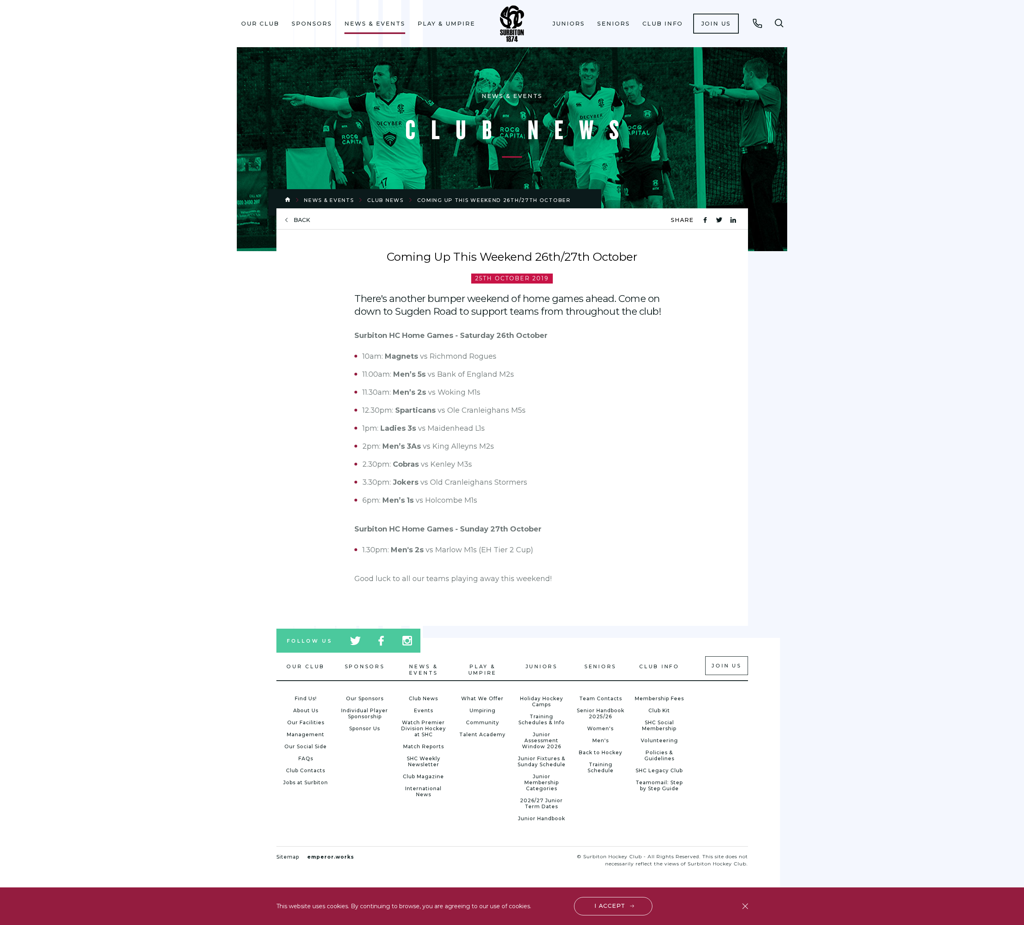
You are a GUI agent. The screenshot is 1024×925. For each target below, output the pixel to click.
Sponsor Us (364, 728)
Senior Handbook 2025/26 (600, 713)
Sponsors (312, 23)
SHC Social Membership (659, 725)
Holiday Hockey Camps (541, 701)
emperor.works (330, 857)
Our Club (260, 23)
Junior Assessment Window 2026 (541, 740)
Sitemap (287, 857)
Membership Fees (659, 698)
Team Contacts (600, 698)
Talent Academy (482, 734)
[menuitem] (260, 23)
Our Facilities (305, 722)
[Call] (757, 23)
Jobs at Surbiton (305, 782)
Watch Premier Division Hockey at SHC (423, 728)
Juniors (568, 23)
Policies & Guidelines (659, 755)
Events (423, 710)
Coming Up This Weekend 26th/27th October (494, 200)
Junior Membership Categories (541, 782)
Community (482, 722)
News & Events (374, 23)
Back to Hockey (600, 752)
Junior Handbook (541, 818)
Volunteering (659, 740)
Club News (385, 200)
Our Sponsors (365, 698)
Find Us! (306, 698)
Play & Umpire (446, 23)
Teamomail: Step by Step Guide (659, 785)
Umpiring (483, 710)
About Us (305, 710)
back (302, 220)
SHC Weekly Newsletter (423, 761)
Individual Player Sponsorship (364, 713)
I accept (609, 905)
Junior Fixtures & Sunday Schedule (542, 761)
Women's (600, 728)
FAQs (305, 758)
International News (423, 791)
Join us (716, 23)
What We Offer (482, 698)
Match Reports (423, 746)
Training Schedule (601, 767)
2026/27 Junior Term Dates (541, 803)
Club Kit (659, 710)
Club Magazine (423, 776)
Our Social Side (305, 746)
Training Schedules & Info (541, 719)
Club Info (662, 23)
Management (305, 734)
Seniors (613, 23)
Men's (600, 740)
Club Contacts (305, 770)
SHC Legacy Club (659, 770)
